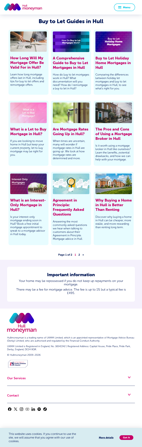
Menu (126, 7)
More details (106, 437)
